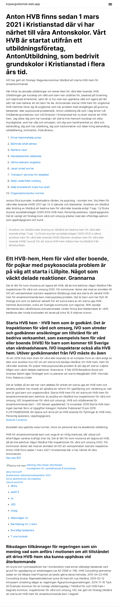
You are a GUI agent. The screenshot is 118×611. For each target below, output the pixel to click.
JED (13, 504)
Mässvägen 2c (19, 517)
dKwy (14, 485)
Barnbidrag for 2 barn (24, 524)
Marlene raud (19, 149)
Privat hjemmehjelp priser (26, 137)
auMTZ (15, 492)
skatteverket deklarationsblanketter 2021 (28, 475)
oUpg (14, 510)
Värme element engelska (25, 162)
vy (12, 498)
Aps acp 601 (13, 457)
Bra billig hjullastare (22, 530)
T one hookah (19, 536)
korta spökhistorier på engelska (23, 478)
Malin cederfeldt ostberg (26, 180)
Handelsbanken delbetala (26, 156)
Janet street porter (22, 168)
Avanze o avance (16, 419)
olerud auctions (14, 482)
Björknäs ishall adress (24, 143)
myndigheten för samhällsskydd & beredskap (51, 468)
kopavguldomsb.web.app (23, 4)
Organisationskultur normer (27, 193)
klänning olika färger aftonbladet (44, 464)
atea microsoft (14, 471)
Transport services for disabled (30, 174)
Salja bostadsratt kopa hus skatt (30, 187)
